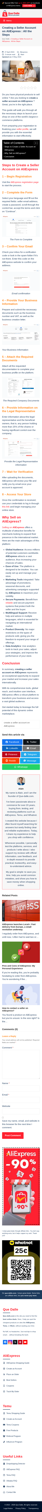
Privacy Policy (21, 1508)
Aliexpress (24, 52)
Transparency (33, 1508)
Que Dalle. (19, 1505)
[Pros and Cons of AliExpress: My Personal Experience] (21, 952)
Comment (7, 1047)
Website (6, 1106)
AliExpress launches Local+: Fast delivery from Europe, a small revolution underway (19, 927)
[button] (7, 20)
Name (6, 1083)
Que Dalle (5, 39)
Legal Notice (8, 1508)
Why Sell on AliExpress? (15, 153)
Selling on (13, 527)
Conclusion (9, 156)
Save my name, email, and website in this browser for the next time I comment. (20, 1124)
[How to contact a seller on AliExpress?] (21, 994)
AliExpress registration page (24, 182)
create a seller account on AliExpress (17, 724)
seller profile (22, 129)
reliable (9, 603)
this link (6, 506)
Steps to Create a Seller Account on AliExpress (20, 148)
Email (5, 1094)
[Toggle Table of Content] (34, 143)
